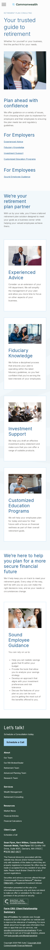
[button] (7, 752)
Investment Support (13, 153)
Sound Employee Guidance (17, 176)
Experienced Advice (13, 141)
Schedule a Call (15, 742)
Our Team (8, 758)
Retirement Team (11, 768)
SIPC (11, 883)
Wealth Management (13, 792)
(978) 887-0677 (13, 851)
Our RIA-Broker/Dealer (13, 763)
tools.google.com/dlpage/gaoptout (22, 936)
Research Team (11, 778)
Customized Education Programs (20, 159)
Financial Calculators (13, 821)
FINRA (6, 883)
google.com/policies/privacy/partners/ (20, 930)
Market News (10, 811)
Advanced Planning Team (15, 773)
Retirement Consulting (13, 797)
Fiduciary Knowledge (14, 147)
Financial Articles (11, 816)
